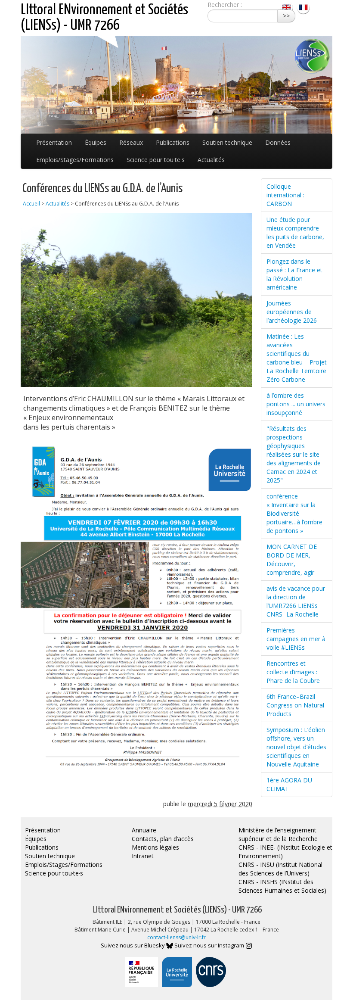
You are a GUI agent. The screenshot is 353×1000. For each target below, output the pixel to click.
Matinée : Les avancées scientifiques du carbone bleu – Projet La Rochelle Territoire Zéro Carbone (296, 357)
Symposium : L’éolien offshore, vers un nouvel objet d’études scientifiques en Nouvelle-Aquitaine (296, 747)
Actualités (211, 160)
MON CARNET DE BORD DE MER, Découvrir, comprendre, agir (291, 559)
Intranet (143, 856)
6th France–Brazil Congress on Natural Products (295, 705)
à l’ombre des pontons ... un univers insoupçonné (295, 404)
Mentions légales (155, 847)
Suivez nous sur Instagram (209, 945)
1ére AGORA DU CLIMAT (289, 784)
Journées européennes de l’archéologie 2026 (291, 311)
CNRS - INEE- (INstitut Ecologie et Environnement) (285, 851)
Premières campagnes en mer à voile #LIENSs (295, 638)
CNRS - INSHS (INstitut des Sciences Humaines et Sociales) (282, 886)
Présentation (54, 142)
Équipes (95, 142)
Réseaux (131, 142)
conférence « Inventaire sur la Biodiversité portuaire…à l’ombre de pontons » (294, 513)
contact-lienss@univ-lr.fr (176, 937)
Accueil (31, 203)
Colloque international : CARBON (285, 195)
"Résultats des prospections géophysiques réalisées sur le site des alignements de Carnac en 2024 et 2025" (293, 454)
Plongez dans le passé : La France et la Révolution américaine (294, 274)
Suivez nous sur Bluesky (133, 945)
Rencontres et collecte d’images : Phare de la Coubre (293, 672)
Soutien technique (227, 142)
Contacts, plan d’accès (163, 839)
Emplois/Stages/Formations (75, 160)
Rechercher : (224, 4)
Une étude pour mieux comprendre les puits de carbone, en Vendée (295, 232)
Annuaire (144, 830)
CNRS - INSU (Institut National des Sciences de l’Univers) (280, 868)
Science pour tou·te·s (156, 160)
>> (286, 16)
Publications (172, 142)
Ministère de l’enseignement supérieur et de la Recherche (278, 834)
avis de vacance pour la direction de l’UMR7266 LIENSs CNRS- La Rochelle (295, 601)
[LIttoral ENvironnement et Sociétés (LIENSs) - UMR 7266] (287, 7)
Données (278, 142)
